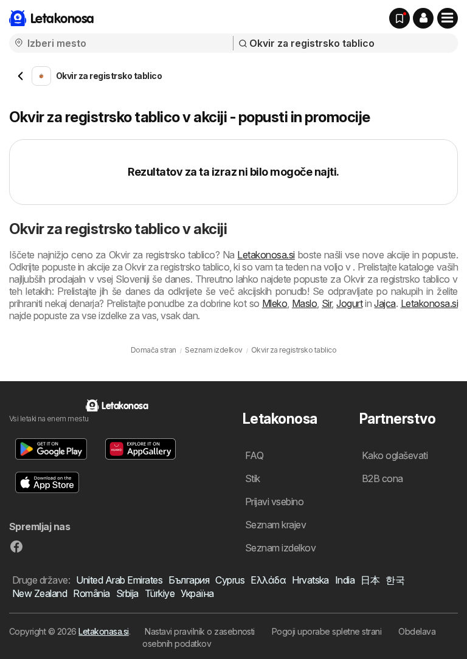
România (91, 593)
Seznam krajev (275, 525)
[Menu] (447, 18)
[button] (423, 18)
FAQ (254, 455)
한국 (395, 580)
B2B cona (382, 478)
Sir (326, 303)
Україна (197, 593)
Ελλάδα (268, 580)
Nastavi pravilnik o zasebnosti (200, 631)
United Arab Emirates (119, 580)
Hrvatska (310, 580)
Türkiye (160, 593)
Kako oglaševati (394, 455)
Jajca (384, 303)
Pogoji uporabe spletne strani (326, 631)
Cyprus (229, 580)
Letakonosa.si (265, 255)
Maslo (304, 303)
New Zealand (39, 593)
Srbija (127, 593)
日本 (370, 580)
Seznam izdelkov (280, 548)
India (345, 580)
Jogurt (349, 303)
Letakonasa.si (103, 631)
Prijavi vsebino (274, 501)
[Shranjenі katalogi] (399, 18)
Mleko (274, 303)
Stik (252, 478)
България (188, 580)
